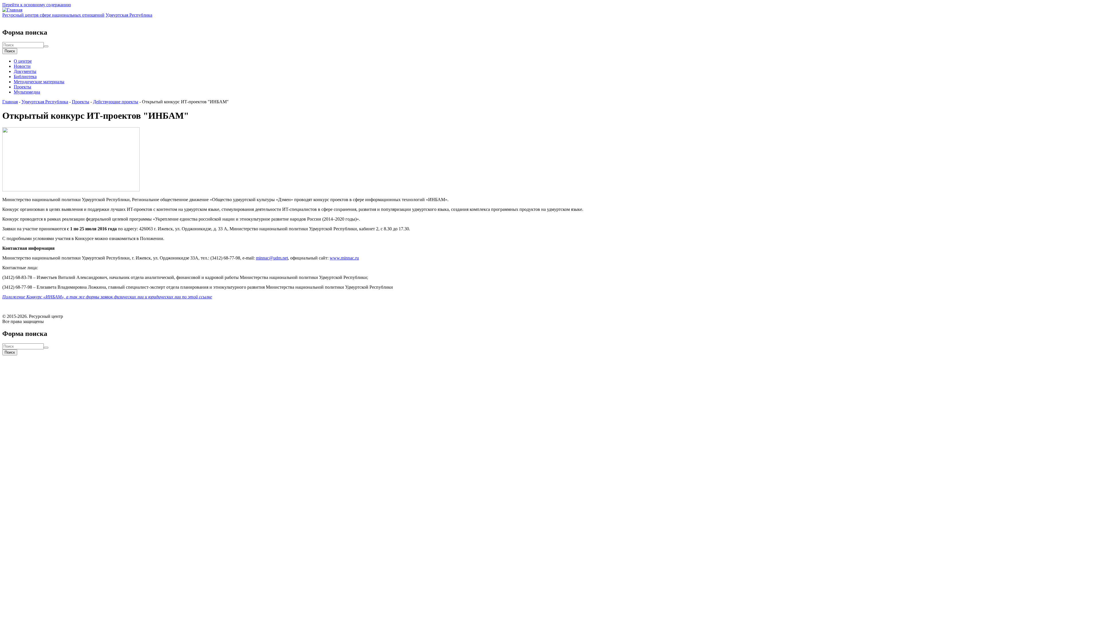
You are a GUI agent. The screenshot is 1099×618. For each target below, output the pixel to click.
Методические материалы (39, 81)
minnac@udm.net (272, 257)
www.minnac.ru (344, 257)
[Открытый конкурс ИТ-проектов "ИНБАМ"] (71, 189)
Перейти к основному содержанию (36, 4)
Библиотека (25, 76)
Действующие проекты (115, 101)
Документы (25, 71)
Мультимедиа (27, 92)
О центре (23, 61)
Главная (10, 101)
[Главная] (12, 9)
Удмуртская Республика (44, 101)
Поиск (10, 51)
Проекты (22, 86)
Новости (22, 66)
